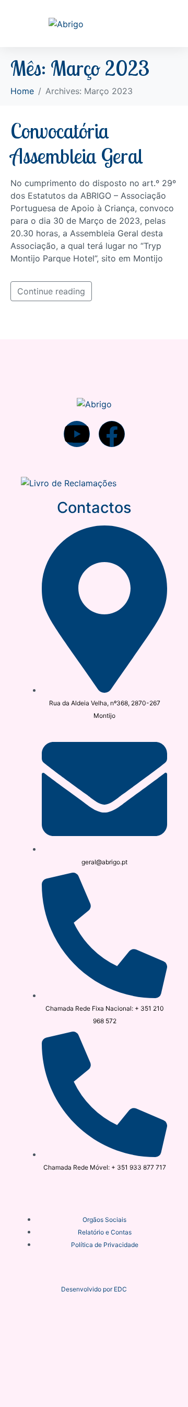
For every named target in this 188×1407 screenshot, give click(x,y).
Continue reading (51, 291)
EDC (120, 1289)
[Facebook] (112, 434)
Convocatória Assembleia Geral (76, 143)
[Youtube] (77, 434)
